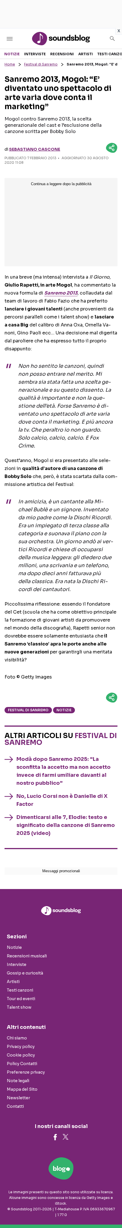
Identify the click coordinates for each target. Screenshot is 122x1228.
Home (10, 64)
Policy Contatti (22, 1063)
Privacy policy (21, 1046)
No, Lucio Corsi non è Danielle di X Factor (62, 800)
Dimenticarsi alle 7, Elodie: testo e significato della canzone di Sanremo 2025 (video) (65, 825)
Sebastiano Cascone (34, 149)
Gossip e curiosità (25, 973)
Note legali (18, 1080)
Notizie (12, 54)
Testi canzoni (20, 990)
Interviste (35, 54)
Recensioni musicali (27, 956)
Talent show (19, 1007)
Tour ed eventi (21, 998)
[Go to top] (110, 1209)
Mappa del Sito (22, 1089)
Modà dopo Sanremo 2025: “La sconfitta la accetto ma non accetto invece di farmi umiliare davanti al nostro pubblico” (63, 771)
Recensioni (62, 54)
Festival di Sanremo (41, 64)
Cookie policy (21, 1055)
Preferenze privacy (26, 1072)
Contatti (15, 1106)
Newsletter (18, 1097)
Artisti (85, 54)
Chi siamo (17, 1038)
